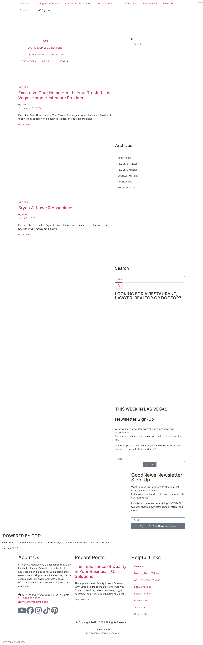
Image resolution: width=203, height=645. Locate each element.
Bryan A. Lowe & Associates (45, 207)
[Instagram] (38, 610)
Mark (24, 214)
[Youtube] (22, 610)
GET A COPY (29, 61)
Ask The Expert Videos (78, 3)
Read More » (82, 599)
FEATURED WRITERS (127, 170)
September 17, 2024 (29, 108)
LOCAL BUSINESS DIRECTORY (45, 47)
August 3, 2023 (27, 217)
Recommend (150, 3)
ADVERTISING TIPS (126, 187)
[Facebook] (30, 610)
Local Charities (105, 3)
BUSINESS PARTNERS (128, 176)
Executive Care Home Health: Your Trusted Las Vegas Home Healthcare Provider (64, 95)
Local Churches (128, 3)
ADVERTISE (57, 54)
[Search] (118, 285)
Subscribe (168, 3)
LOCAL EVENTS (36, 54)
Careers (24, 3)
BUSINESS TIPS (125, 182)
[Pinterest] (54, 610)
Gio (24, 104)
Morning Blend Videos (46, 3)
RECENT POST (124, 158)
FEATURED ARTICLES (127, 164)
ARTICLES (24, 87)
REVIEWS (47, 61)
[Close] (200, 1)
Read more (24, 124)
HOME (45, 40)
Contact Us (26, 10)
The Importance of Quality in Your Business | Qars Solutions (100, 571)
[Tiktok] (46, 610)
